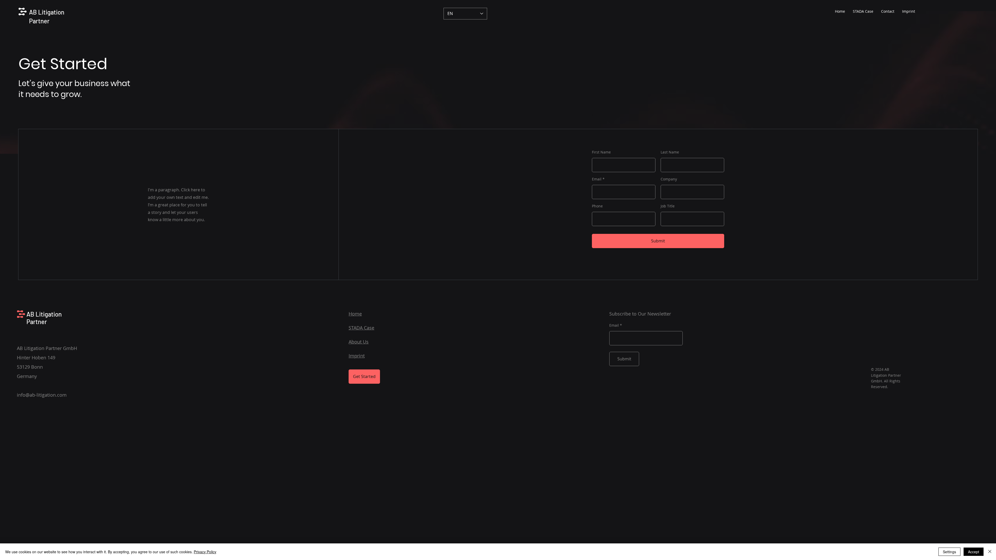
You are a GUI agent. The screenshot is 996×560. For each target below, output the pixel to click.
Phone (597, 206)
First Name (601, 152)
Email (596, 179)
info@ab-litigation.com (42, 395)
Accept (973, 551)
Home (355, 314)
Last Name (670, 152)
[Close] (990, 552)
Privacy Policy (205, 551)
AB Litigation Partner (44, 317)
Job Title (668, 206)
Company (669, 179)
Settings (949, 551)
